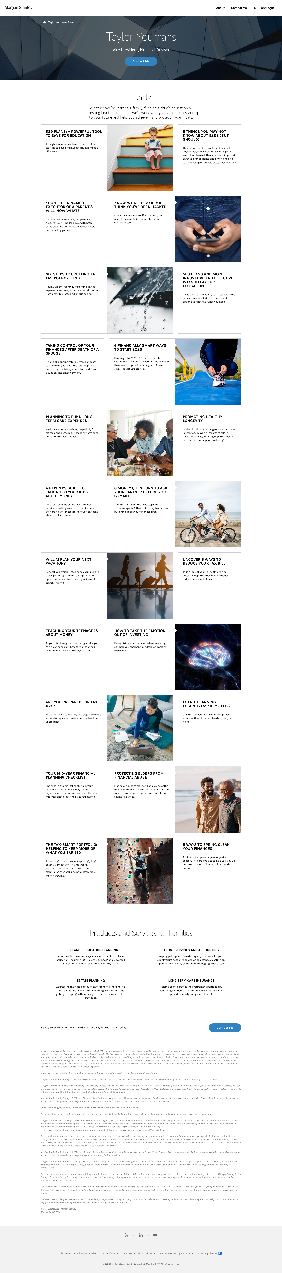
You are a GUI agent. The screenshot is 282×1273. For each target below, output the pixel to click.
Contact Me (141, 61)
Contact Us (126, 1253)
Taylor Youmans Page (61, 22)
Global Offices (145, 1253)
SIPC (157, 1264)
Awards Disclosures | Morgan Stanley (58, 1208)
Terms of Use (108, 1253)
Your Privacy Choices (206, 1253)
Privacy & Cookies (86, 1253)
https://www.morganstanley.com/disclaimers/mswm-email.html (74, 1130)
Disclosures (65, 1253)
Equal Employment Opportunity (174, 1253)
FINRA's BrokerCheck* (127, 1107)
